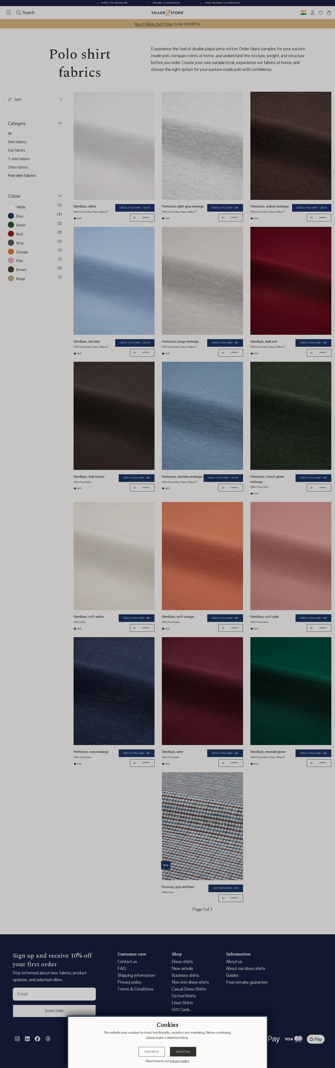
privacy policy (179, 1061)
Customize (151, 1051)
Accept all (183, 1051)
